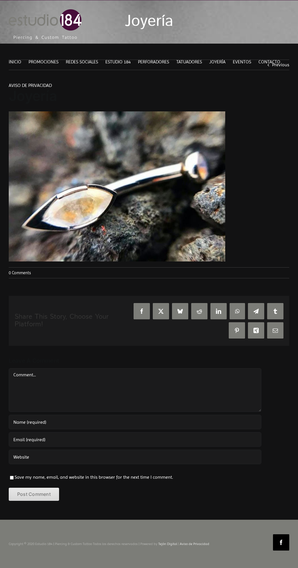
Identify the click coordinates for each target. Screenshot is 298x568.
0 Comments (20, 272)
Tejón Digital (167, 544)
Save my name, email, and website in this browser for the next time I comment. (94, 477)
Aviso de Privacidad (194, 544)
